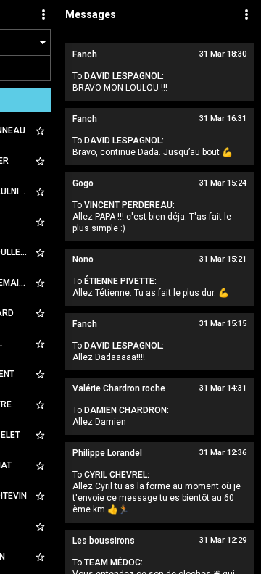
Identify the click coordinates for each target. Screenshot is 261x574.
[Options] (43, 14)
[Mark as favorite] (40, 130)
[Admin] (246, 14)
